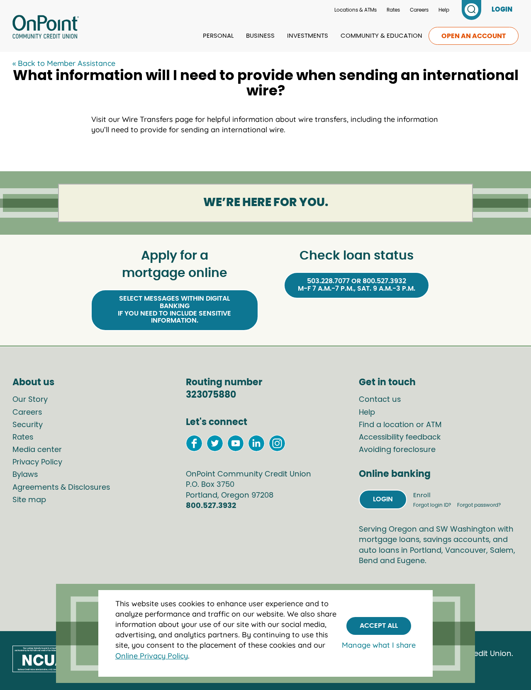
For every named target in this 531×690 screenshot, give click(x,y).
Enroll (422, 495)
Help (443, 9)
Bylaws (25, 475)
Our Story (30, 399)
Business (260, 36)
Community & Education (381, 36)
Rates (393, 9)
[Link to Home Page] (45, 28)
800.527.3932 (211, 506)
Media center (37, 450)
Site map (29, 500)
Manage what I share (379, 645)
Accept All (379, 625)
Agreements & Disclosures (61, 487)
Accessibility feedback (400, 437)
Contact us (380, 399)
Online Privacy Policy (151, 656)
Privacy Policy (37, 462)
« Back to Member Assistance (63, 63)
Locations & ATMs (355, 9)
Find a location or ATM (400, 425)
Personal (218, 36)
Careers (419, 9)
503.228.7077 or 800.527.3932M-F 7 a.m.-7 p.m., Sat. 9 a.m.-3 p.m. (356, 285)
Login (383, 499)
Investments (307, 36)
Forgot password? (479, 505)
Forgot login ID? (432, 505)
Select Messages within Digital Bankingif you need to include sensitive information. (174, 309)
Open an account (473, 36)
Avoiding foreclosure (397, 450)
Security (27, 425)
